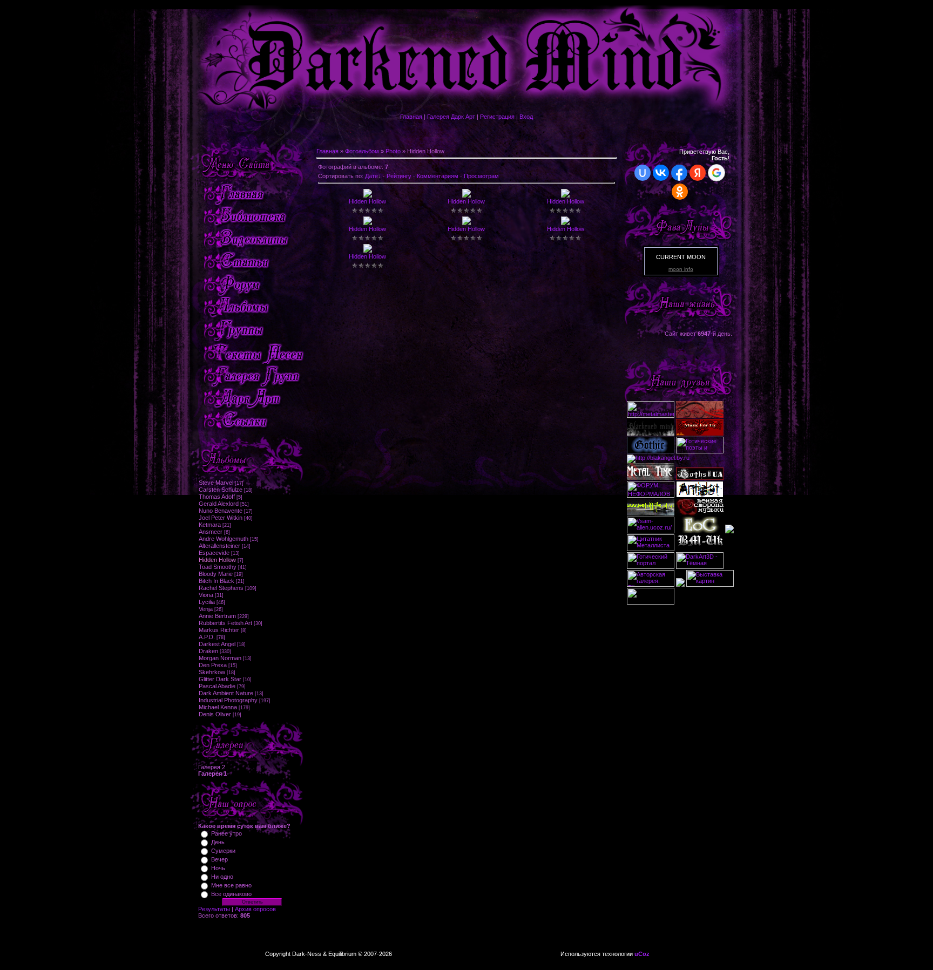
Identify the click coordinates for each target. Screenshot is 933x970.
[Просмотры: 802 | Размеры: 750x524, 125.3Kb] (367, 250)
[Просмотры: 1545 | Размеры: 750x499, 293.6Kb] (565, 195)
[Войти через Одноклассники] (680, 192)
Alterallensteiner (219, 545)
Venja (206, 609)
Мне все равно (231, 885)
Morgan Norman (220, 658)
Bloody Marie (216, 574)
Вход (526, 116)
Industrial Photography (228, 700)
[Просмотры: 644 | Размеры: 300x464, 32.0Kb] (367, 223)
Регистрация (497, 116)
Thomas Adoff (217, 496)
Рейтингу (399, 176)
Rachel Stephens (221, 588)
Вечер (219, 859)
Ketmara (210, 524)
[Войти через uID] (642, 173)
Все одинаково (231, 894)
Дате (371, 176)
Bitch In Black (216, 581)
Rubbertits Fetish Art (225, 623)
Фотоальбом (362, 151)
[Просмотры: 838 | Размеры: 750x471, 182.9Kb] (367, 195)
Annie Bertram (217, 616)
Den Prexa (213, 665)
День (218, 842)
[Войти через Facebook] (679, 173)
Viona (206, 595)
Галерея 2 (211, 767)
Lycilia (207, 602)
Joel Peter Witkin (220, 517)
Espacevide (214, 553)
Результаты (214, 909)
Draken (208, 651)
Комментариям (437, 176)
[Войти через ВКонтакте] (661, 173)
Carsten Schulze (220, 489)
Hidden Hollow (217, 560)
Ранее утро (226, 833)
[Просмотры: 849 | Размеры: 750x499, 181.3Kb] (565, 223)
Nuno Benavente (220, 510)
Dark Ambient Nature (226, 693)
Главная (411, 116)
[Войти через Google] (716, 172)
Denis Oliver (215, 714)
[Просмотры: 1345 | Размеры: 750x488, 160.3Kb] (466, 195)
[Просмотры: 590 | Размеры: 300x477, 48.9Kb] (466, 223)
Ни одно (222, 876)
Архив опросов (255, 909)
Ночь (218, 868)
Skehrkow (212, 672)
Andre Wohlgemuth (223, 538)
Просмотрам (481, 176)
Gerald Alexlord (219, 503)
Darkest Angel (217, 644)
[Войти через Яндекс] (697, 173)
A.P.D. (207, 637)
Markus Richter (219, 630)
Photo (393, 151)
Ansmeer (210, 531)
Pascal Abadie (217, 686)
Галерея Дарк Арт (451, 116)
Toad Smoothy (217, 567)
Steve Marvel (216, 482)
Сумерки (223, 850)
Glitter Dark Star (220, 679)
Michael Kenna (218, 707)
